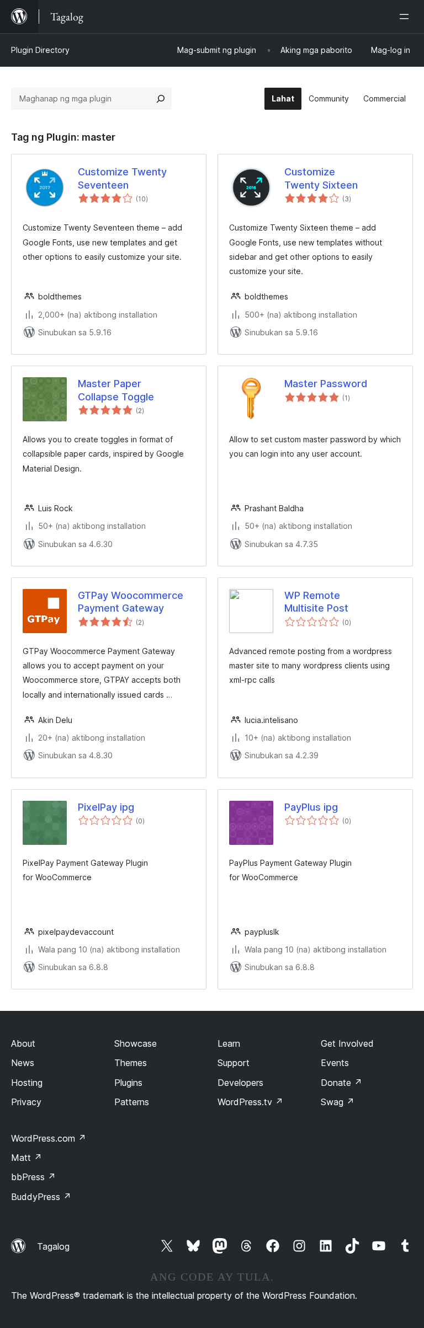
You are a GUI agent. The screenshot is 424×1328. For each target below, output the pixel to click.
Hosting (27, 1082)
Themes (130, 1062)
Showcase (135, 1043)
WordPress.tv (250, 1101)
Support (234, 1062)
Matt (26, 1157)
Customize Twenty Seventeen (122, 178)
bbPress (33, 1176)
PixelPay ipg (106, 807)
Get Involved (347, 1043)
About (23, 1043)
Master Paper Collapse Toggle (116, 390)
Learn (229, 1043)
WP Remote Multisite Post (316, 602)
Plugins (128, 1082)
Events (335, 1062)
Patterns (131, 1101)
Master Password (325, 383)
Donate (341, 1082)
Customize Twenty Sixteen (321, 178)
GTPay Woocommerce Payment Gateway (130, 602)
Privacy (26, 1101)
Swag (337, 1101)
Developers (240, 1082)
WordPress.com (48, 1138)
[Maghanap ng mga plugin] (161, 99)
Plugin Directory (40, 50)
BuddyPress (41, 1196)
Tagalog (53, 1246)
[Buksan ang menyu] (406, 16)
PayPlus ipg (311, 807)
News (22, 1062)
